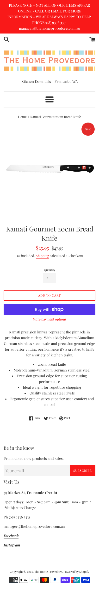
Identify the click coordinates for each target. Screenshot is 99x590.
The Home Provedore (48, 571)
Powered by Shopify (76, 571)
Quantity (49, 270)
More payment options (49, 319)
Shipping (42, 255)
